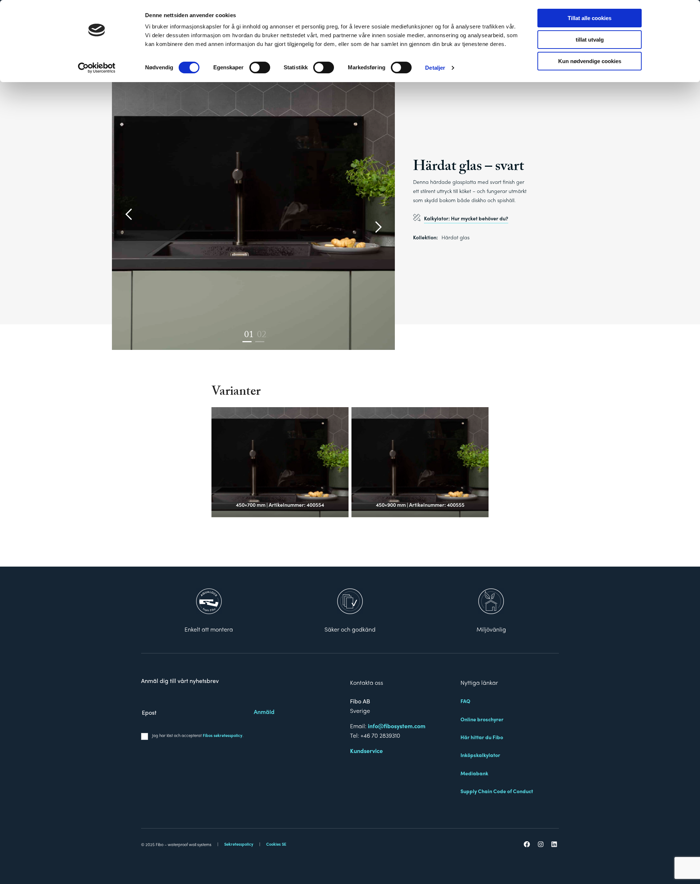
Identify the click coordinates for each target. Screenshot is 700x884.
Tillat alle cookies (589, 18)
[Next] (377, 227)
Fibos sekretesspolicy (222, 735)
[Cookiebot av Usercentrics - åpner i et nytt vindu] (97, 67)
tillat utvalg (590, 39)
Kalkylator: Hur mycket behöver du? (466, 218)
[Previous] (129, 215)
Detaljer (435, 68)
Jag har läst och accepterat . (198, 735)
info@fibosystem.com (396, 726)
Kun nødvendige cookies (589, 61)
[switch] (259, 67)
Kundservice (366, 750)
